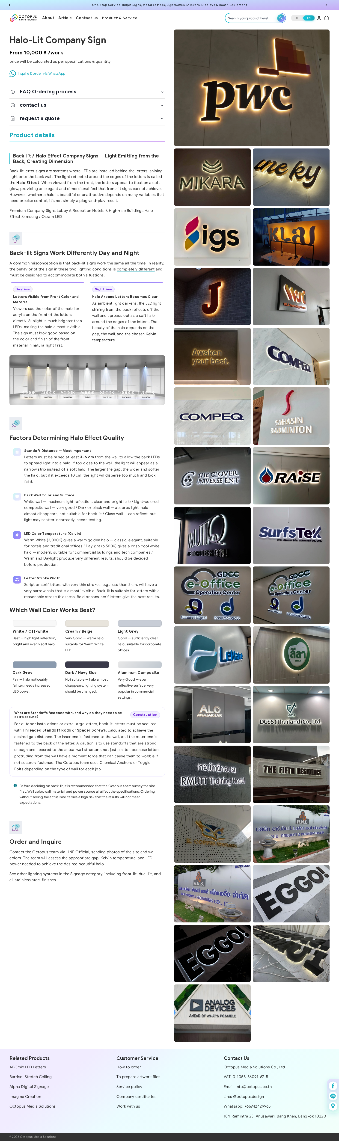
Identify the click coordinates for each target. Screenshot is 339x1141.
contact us (33, 105)
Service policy (129, 1086)
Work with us (128, 1106)
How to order (128, 1066)
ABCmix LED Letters (27, 1066)
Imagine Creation (25, 1096)
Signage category (86, 873)
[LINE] (333, 1096)
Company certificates (136, 1096)
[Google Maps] (333, 1106)
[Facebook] (333, 1086)
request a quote (40, 118)
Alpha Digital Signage (29, 1086)
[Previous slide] (9, 5)
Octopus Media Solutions (32, 1106)
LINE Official (77, 852)
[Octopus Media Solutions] (23, 18)
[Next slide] (326, 5)
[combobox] (251, 18)
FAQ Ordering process (48, 92)
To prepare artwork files (138, 1076)
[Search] (281, 18)
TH (297, 18)
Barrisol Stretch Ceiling (30, 1076)
